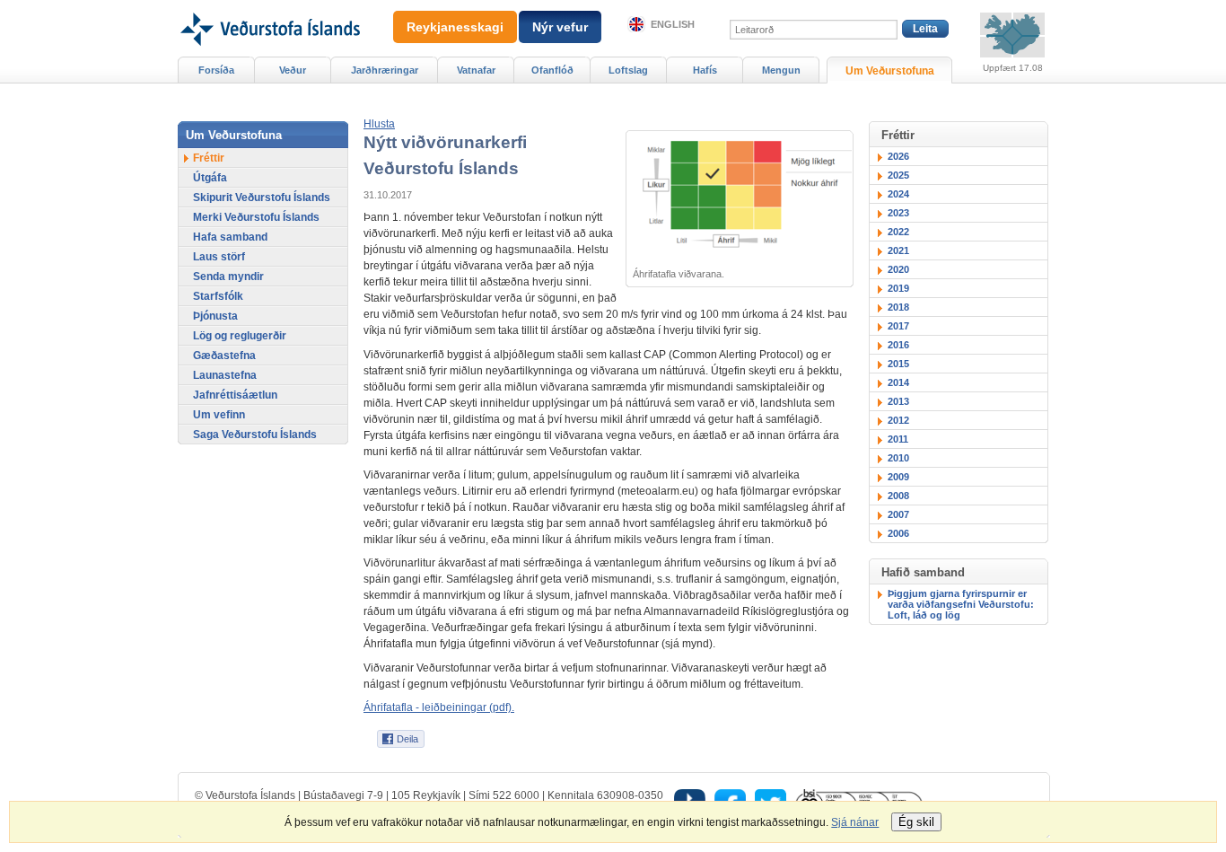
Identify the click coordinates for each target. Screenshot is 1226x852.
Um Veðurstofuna (889, 71)
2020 (898, 269)
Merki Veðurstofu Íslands (256, 217)
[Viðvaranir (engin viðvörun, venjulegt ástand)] (1012, 35)
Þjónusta (215, 316)
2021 (898, 250)
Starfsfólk (218, 296)
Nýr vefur (560, 27)
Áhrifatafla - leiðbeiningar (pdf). (438, 707)
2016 (898, 344)
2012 (898, 420)
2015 (898, 363)
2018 (898, 307)
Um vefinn (219, 414)
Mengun (781, 70)
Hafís (705, 70)
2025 (898, 175)
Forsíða (216, 70)
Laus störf (219, 256)
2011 (898, 439)
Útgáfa (210, 177)
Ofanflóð (552, 70)
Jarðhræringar (384, 70)
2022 (898, 231)
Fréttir (208, 158)
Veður (292, 70)
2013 (898, 401)
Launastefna (225, 375)
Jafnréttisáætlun (235, 395)
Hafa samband (230, 237)
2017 (898, 326)
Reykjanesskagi (455, 27)
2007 (898, 514)
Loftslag (628, 70)
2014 (898, 382)
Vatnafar (476, 70)
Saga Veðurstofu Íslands (255, 434)
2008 (898, 495)
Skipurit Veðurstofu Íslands (261, 197)
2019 (898, 288)
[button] (379, 124)
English (673, 24)
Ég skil (916, 822)
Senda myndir (228, 276)
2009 (898, 476)
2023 (898, 212)
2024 (898, 194)
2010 (898, 457)
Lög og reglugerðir (239, 335)
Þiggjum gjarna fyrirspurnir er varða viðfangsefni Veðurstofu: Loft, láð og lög (961, 604)
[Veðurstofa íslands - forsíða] (269, 6)
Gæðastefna (224, 355)
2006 (898, 533)
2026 (898, 156)
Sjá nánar (855, 822)
